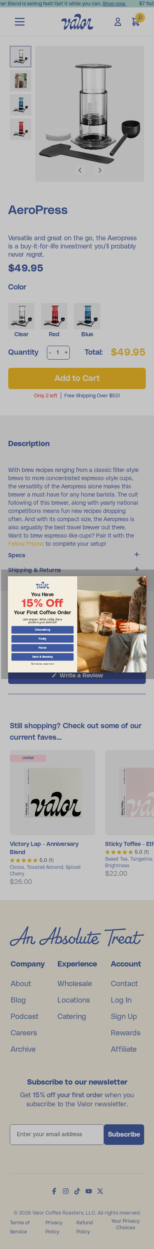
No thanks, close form (42, 664)
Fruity (42, 639)
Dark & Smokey (42, 657)
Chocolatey (42, 630)
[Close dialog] (144, 578)
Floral (42, 648)
